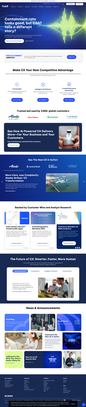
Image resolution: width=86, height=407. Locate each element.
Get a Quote (7, 382)
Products (13, 6)
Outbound (46, 383)
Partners (41, 6)
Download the (17, 243)
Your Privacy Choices (59, 400)
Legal (6, 400)
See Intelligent (43, 99)
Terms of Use (11, 400)
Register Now (71, 57)
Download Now (52, 1)
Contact (26, 385)
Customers (34, 6)
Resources (48, 6)
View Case (9, 191)
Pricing (45, 386)
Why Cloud (46, 389)
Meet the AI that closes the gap (13, 41)
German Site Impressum (29, 389)
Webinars (65, 380)
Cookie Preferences (49, 400)
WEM (45, 391)
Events (64, 382)
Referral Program (66, 390)
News (25, 383)
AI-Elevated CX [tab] (35, 271)
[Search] (63, 4)
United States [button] (77, 400)
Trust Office (26, 388)
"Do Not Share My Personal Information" (48, 405)
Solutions (20, 6)
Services (27, 6)
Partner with (69, 99)
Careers (65, 387)
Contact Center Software (49, 380)
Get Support (53, 3)
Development (66, 392)
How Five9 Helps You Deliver (20, 291)
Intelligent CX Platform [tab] (51, 271)
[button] (14, 166)
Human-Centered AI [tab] (20, 271)
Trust (36, 400)
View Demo (70, 4)
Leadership (26, 382)
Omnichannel (46, 388)
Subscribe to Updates (9, 385)
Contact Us (59, 3)
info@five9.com (8, 386)
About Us (55, 6)
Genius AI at (17, 99)
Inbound (45, 382)
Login (79, 4)
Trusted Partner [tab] (67, 271)
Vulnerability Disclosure (28, 400)
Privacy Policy (19, 400)
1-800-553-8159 (47, 3)
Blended (45, 385)
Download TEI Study (13, 145)
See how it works (29, 41)
